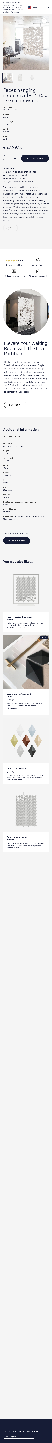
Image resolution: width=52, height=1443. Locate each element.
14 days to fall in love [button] (14, 276)
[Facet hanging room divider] (26, 809)
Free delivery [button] (37, 265)
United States (37, 7)
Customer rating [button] (14, 265)
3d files (17, 516)
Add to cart (35, 158)
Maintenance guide (10, 519)
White (5, 482)
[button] (44, 20)
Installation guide (36, 516)
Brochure (24, 516)
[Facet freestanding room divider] (26, 589)
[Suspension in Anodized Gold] (26, 662)
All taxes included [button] (38, 276)
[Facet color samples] (26, 740)
